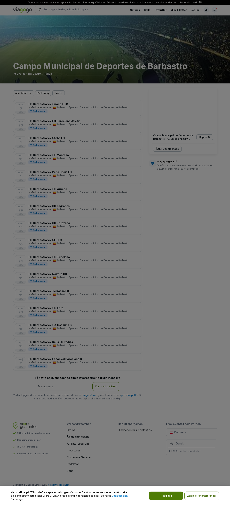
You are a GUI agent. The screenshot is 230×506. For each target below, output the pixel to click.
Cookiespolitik (120, 495)
